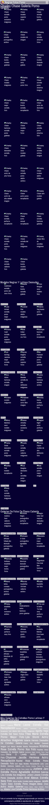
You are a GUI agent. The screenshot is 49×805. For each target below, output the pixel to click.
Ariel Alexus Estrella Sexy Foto (24, 779)
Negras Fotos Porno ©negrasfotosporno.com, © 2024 (24, 804)
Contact (24, 793)
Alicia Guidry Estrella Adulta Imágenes (27, 781)
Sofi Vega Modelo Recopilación (27, 763)
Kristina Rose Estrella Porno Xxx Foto (24, 747)
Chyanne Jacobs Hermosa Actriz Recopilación (24, 759)
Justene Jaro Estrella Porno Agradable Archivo (24, 770)
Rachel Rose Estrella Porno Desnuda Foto (24, 762)
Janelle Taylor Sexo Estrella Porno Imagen (24, 782)
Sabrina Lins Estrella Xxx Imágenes (24, 773)
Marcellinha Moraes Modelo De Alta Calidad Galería (17, 722)
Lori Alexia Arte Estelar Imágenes (22, 731)
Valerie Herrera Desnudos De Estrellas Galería (24, 742)
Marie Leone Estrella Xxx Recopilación (24, 726)
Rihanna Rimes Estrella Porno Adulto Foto (19, 769)
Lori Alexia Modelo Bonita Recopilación (23, 746)
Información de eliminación (24, 796)
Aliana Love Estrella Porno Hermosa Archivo (24, 789)
